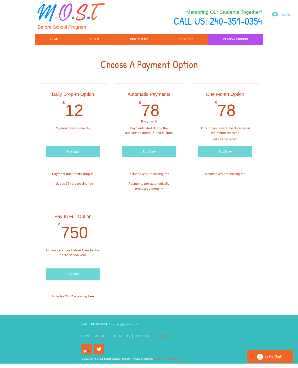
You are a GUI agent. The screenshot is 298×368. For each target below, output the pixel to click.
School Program (69, 27)
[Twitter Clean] (99, 349)
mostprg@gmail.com (123, 324)
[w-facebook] (86, 353)
